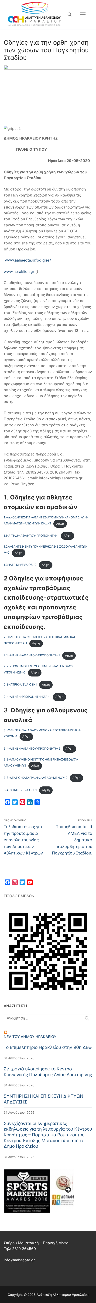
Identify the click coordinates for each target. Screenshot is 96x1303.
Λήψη (60, 523)
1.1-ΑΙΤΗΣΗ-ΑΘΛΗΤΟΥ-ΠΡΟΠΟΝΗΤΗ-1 (31, 535)
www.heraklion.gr (19, 271)
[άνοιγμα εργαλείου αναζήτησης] (70, 14)
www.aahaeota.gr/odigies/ (28, 260)
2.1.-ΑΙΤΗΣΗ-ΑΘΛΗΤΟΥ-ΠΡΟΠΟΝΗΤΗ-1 (32, 655)
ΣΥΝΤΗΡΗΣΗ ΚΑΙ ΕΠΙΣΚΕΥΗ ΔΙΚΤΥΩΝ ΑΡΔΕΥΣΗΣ (43, 1099)
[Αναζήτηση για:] (48, 1018)
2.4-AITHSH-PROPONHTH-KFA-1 (27, 696)
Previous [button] (9, 1190)
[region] (39, 1191)
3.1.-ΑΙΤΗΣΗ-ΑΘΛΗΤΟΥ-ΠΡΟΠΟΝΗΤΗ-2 (32, 748)
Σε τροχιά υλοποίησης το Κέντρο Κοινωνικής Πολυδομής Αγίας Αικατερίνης (48, 1071)
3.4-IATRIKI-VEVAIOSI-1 (20, 790)
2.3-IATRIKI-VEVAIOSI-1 (20, 684)
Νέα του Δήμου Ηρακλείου (30, 1036)
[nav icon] (82, 14)
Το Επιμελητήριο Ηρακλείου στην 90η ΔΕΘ (48, 1047)
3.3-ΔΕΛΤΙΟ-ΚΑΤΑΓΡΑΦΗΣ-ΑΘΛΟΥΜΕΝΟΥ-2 (35, 777)
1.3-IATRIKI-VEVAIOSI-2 (20, 565)
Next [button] (67, 1190)
